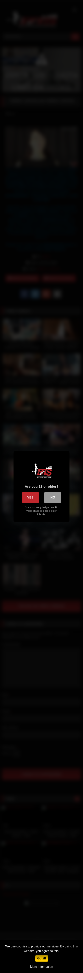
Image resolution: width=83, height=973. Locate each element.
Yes (30, 497)
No (52, 497)
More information (41, 966)
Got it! (41, 958)
